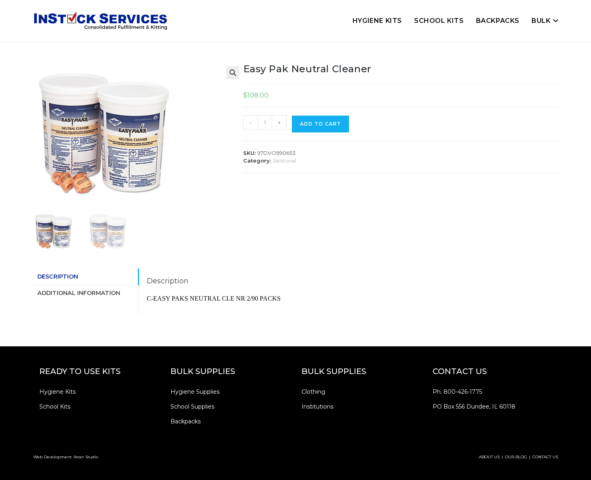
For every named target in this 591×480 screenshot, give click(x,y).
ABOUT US (489, 457)
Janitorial (284, 160)
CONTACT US (545, 457)
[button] (232, 72)
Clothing (313, 391)
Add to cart (320, 124)
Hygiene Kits (57, 391)
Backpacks (185, 421)
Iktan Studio (86, 457)
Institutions (317, 406)
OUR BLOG (516, 457)
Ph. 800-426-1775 (457, 391)
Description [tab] (57, 276)
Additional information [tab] (78, 293)
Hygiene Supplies (195, 391)
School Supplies (192, 406)
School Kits (54, 406)
